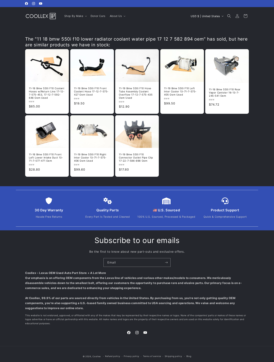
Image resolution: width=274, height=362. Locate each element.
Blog (188, 356)
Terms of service (152, 356)
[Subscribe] (166, 262)
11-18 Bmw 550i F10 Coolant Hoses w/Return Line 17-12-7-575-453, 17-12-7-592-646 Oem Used (46, 93)
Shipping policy (173, 356)
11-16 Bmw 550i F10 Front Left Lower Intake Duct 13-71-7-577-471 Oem (46, 157)
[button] (75, 16)
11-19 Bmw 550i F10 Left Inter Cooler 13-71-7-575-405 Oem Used (180, 91)
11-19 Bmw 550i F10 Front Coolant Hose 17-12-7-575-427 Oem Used (91, 91)
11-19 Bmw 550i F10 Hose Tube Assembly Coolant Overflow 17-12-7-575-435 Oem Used (135, 93)
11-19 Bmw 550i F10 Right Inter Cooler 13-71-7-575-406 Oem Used (90, 157)
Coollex (96, 356)
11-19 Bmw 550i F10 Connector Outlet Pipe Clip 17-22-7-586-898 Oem (136, 157)
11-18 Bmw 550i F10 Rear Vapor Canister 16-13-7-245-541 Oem (224, 92)
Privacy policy (131, 356)
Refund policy (112, 356)
